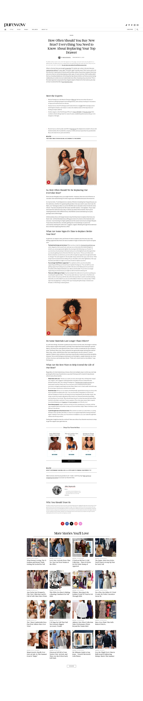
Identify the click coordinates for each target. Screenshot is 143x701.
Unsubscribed (87, 112)
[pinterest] (3, 19)
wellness (35, 29)
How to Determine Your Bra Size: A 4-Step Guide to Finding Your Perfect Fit (68, 470)
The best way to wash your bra (83, 382)
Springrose (73, 129)
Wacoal (74, 99)
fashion (71, 35)
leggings (64, 402)
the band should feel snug (88, 245)
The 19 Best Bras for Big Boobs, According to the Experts (63, 138)
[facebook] (67, 523)
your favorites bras (67, 82)
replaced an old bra (52, 70)
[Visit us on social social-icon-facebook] (132, 25)
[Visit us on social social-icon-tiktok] (126, 25)
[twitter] (71, 523)
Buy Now (54, 454)
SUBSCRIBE (130, 29)
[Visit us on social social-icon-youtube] (138, 25)
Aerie (74, 112)
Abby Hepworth (67, 57)
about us (45, 29)
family (26, 29)
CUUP (81, 105)
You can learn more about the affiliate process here (74, 65)
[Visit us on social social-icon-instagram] (135, 25)
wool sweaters (73, 402)
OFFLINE (78, 112)
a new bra (68, 68)
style (11, 29)
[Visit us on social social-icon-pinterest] (129, 25)
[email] (3, 35)
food (18, 29)
